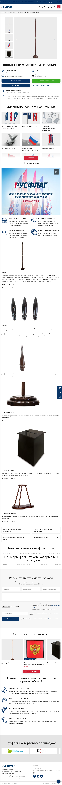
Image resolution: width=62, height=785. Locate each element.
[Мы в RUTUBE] (41, 776)
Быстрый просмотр (12, 650)
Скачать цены (16, 85)
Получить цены (51, 738)
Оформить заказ (16, 81)
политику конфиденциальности (49, 618)
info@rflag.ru (38, 773)
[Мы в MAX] (34, 776)
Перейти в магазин (31, 671)
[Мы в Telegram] (38, 776)
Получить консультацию (46, 81)
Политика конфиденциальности (9, 783)
